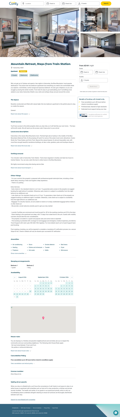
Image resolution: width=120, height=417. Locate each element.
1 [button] (40, 283)
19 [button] (22, 291)
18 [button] (19, 291)
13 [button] (25, 288)
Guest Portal (55, 408)
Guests (81, 77)
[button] (15, 277)
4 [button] (48, 283)
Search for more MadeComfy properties (23, 399)
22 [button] (30, 291)
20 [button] (25, 291)
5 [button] (22, 286)
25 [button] (19, 294)
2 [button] (14, 286)
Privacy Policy (47, 408)
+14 (99, 46)
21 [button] (27, 291)
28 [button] (27, 294)
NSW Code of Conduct (25, 408)
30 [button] (14, 297)
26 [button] (22, 294)
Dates (81, 68)
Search (106, 3)
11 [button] (19, 288)
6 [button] (35, 286)
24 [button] (17, 294)
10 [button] (17, 288)
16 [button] (14, 291)
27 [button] (25, 294)
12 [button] (22, 288)
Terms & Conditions (37, 408)
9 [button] (14, 288)
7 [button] (27, 286)
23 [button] (14, 294)
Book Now (93, 86)
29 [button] (30, 294)
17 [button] (17, 291)
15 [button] (30, 288)
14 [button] (27, 288)
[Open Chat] (115, 412)
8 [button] (30, 286)
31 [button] (17, 297)
